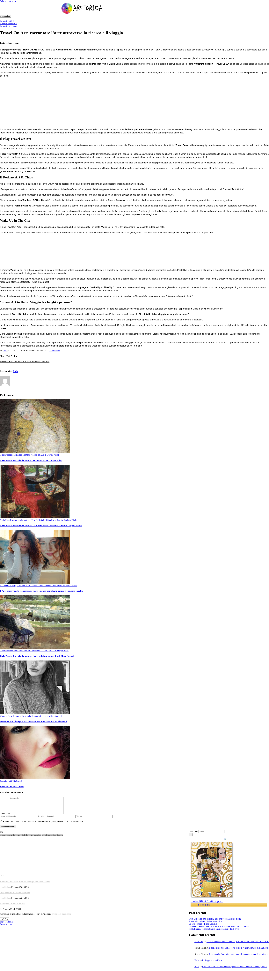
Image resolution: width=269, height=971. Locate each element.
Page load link (6, 922)
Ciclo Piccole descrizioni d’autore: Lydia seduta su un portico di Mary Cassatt (34, 650)
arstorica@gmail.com (61, 914)
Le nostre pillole (19, 835)
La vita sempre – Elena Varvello (203, 924)
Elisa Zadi (198, 941)
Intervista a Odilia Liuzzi (11, 781)
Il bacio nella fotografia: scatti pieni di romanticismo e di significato (238, 948)
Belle (5, 350)
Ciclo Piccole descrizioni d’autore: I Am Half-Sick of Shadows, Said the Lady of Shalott (39, 520)
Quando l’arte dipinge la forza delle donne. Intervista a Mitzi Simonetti (31, 716)
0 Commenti (54, 350)
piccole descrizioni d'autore (52, 835)
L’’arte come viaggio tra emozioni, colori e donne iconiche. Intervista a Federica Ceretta (38, 585)
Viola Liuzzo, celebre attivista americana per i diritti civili (214, 929)
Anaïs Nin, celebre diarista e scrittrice (205, 921)
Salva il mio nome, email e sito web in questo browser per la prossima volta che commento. (43, 821)
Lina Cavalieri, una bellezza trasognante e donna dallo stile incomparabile (234, 966)
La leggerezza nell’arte (212, 960)
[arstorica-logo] (82, 13)
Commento (5, 813)
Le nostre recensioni (33, 835)
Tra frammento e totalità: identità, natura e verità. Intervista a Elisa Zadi (238, 941)
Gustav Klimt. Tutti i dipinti (207, 901)
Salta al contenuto (8, 1)
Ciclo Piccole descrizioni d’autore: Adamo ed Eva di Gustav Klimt (29, 455)
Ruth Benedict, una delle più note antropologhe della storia (215, 919)
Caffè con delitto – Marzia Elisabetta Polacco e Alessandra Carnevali (219, 926)
